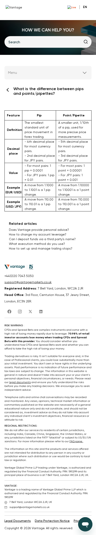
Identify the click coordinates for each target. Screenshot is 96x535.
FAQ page (76, 441)
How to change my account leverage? (37, 234)
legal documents (20, 382)
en (85, 7)
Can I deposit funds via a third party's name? (42, 239)
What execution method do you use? (37, 244)
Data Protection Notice (52, 521)
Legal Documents (17, 521)
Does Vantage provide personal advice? (39, 229)
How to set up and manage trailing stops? (40, 248)
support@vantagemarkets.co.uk (28, 282)
